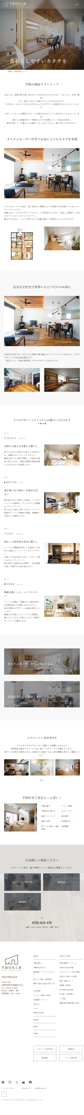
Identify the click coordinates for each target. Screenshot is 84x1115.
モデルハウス (66, 811)
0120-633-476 (42, 922)
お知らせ (36, 1004)
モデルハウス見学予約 (22, 882)
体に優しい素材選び (66, 994)
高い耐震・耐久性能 (66, 990)
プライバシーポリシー (8, 1088)
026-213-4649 (12, 987)
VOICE (35, 1033)
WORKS (36, 1020)
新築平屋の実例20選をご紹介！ (70, 1003)
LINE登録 (36, 991)
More (42, 780)
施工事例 (64, 816)
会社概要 (64, 826)
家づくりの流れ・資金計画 (50, 827)
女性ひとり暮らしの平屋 (68, 976)
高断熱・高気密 (65, 985)
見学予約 (81, 539)
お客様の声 (65, 821)
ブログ (35, 1008)
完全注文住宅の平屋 (66, 967)
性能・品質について (66, 981)
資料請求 (81, 555)
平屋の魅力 (45, 806)
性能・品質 (45, 821)
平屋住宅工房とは (48, 811)
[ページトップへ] (4, 1094)
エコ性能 (63, 998)
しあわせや (24, 1088)
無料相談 (81, 571)
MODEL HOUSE (38, 1013)
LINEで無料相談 (74, 1111)
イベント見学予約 (71, 1058)
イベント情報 (81, 588)
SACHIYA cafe (39, 1088)
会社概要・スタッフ (40, 1000)
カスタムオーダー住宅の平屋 (69, 972)
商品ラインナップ (48, 816)
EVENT (35, 1026)
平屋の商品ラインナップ (68, 963)
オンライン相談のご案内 (41, 995)
